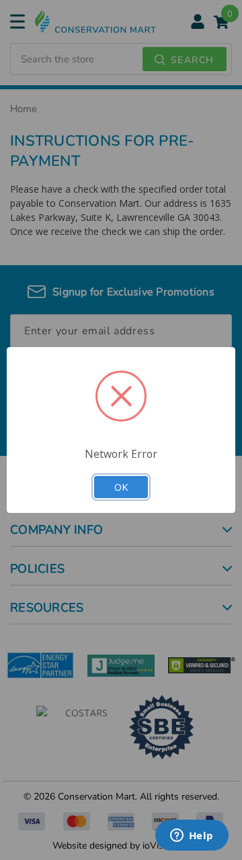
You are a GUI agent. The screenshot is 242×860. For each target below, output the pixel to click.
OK (121, 486)
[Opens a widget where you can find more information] (192, 836)
